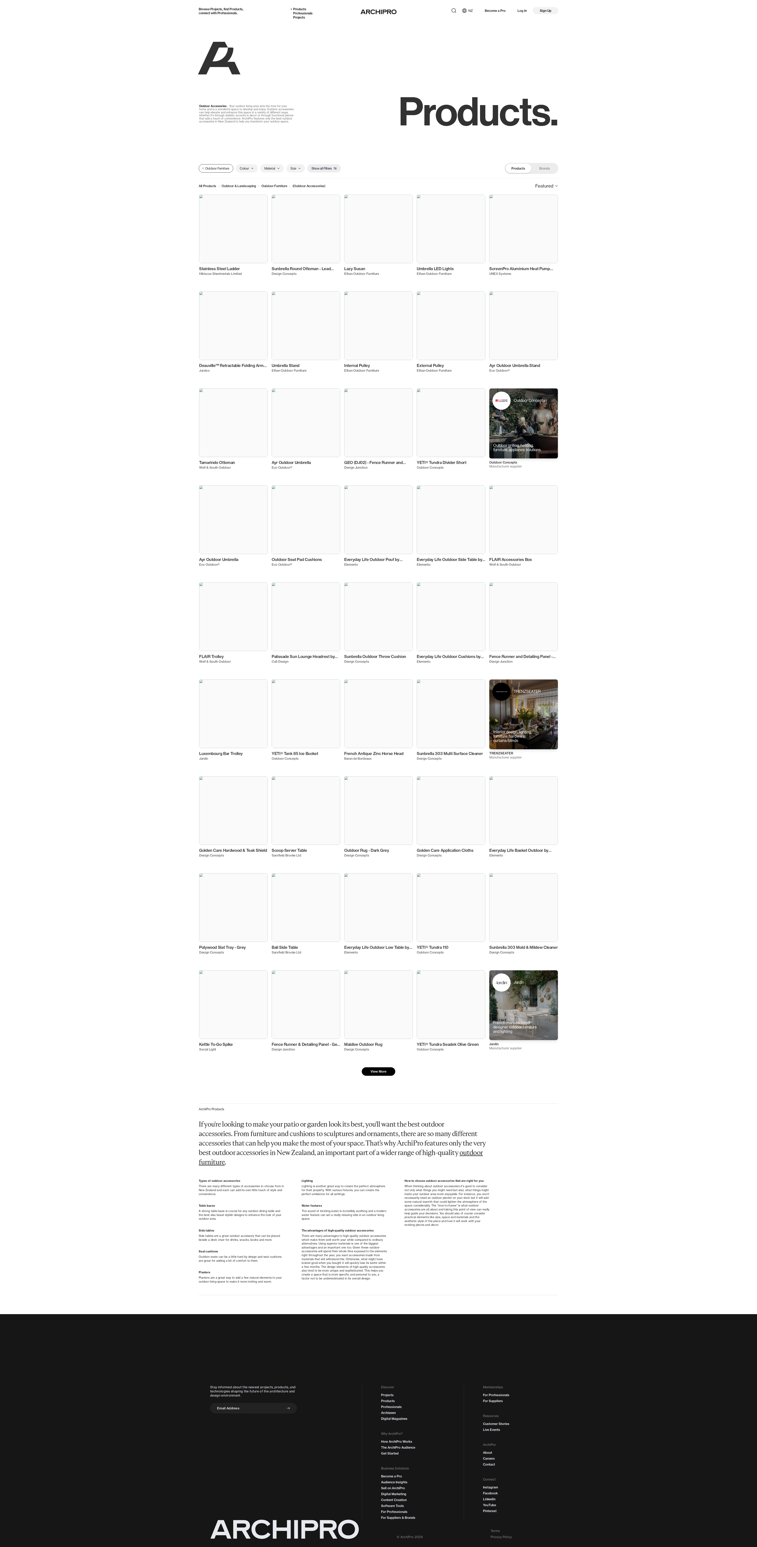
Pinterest (490, 1511)
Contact (489, 1464)
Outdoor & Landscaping (239, 186)
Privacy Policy (501, 1537)
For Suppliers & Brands (398, 1518)
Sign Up (545, 11)
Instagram (490, 1487)
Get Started (390, 1453)
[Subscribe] (288, 1408)
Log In (522, 11)
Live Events (491, 1430)
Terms (495, 1531)
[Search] (453, 10)
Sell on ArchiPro (393, 1488)
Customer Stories (496, 1424)
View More (378, 1071)
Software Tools (392, 1506)
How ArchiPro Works (396, 1441)
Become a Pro (495, 11)
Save (259, 201)
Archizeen (388, 1413)
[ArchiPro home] (379, 11)
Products (235, 9)
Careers (489, 1458)
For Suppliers (493, 1401)
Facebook (490, 1493)
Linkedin (489, 1499)
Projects (216, 9)
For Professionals (394, 1512)
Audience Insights (394, 1482)
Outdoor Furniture (274, 186)
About (487, 1453)
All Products (207, 186)
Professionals (227, 13)
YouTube (489, 1505)
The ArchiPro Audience (398, 1447)
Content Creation (394, 1500)
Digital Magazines (394, 1419)
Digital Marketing (393, 1494)
